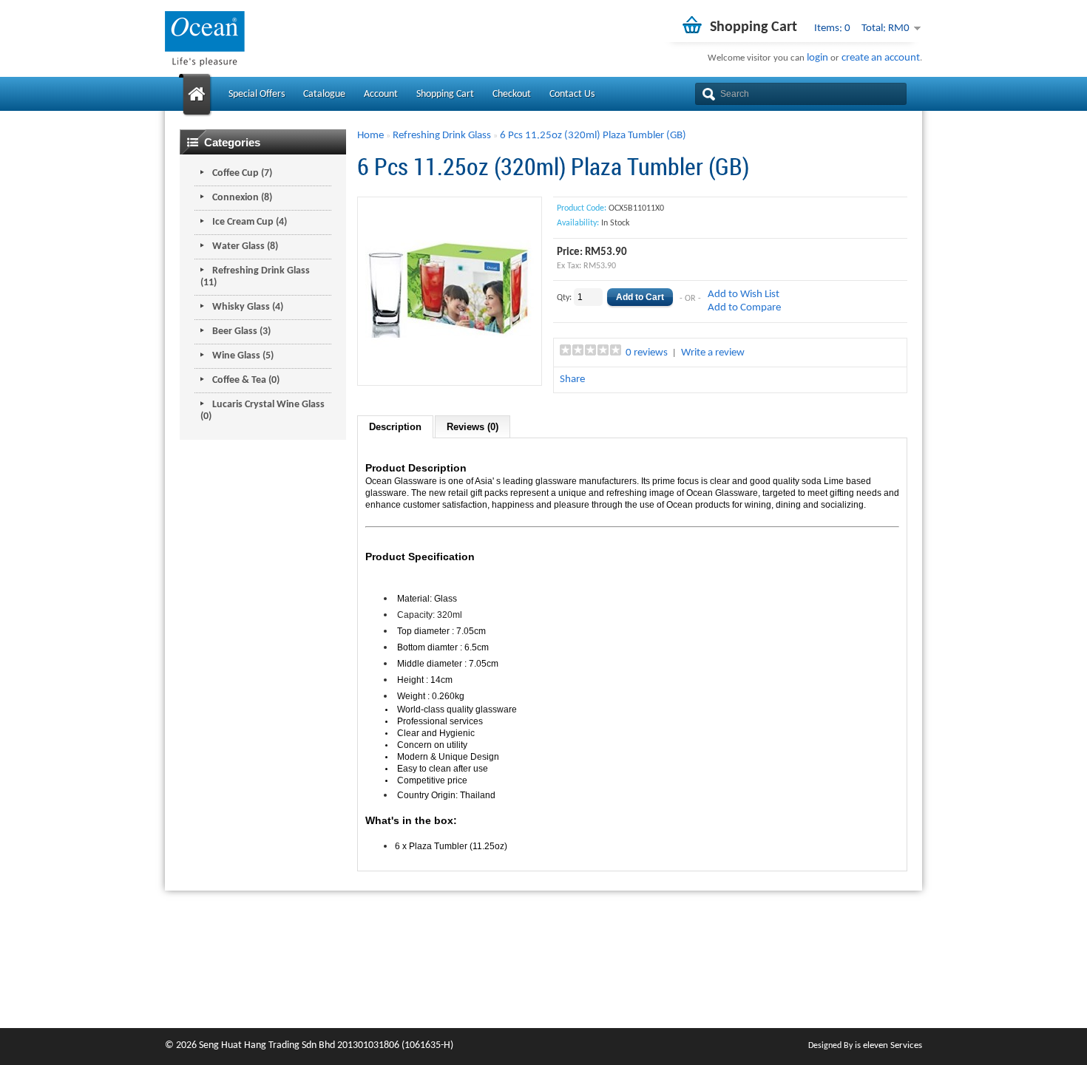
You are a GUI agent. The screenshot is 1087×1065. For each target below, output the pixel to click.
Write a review (713, 352)
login (817, 58)
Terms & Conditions (582, 988)
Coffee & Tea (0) (246, 380)
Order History (830, 957)
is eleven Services (888, 1045)
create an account (881, 58)
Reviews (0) (472, 426)
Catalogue (324, 94)
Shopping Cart (445, 94)
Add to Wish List (743, 294)
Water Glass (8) (245, 246)
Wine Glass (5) (243, 356)
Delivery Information (585, 957)
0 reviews (647, 352)
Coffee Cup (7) (242, 173)
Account (381, 94)
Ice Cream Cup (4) (249, 222)
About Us (560, 941)
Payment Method (578, 973)
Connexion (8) (242, 198)
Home (370, 135)
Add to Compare (744, 307)
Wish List (819, 973)
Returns (686, 957)
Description (395, 426)
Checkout (511, 94)
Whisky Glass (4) (247, 307)
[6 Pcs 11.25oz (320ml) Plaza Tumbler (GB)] (449, 370)
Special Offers (256, 94)
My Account (827, 941)
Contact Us (572, 94)
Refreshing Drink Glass (442, 135)
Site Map (688, 973)
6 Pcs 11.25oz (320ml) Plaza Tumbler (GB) (593, 135)
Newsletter (824, 988)
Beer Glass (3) (241, 331)
